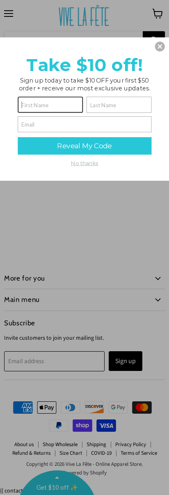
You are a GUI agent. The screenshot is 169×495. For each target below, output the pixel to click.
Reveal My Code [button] (84, 145)
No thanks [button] (84, 163)
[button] (160, 46)
